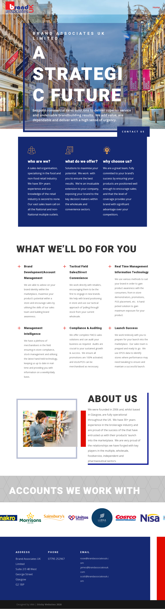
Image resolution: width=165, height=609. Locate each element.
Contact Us (133, 131)
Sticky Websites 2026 (49, 604)
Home (156, 7)
